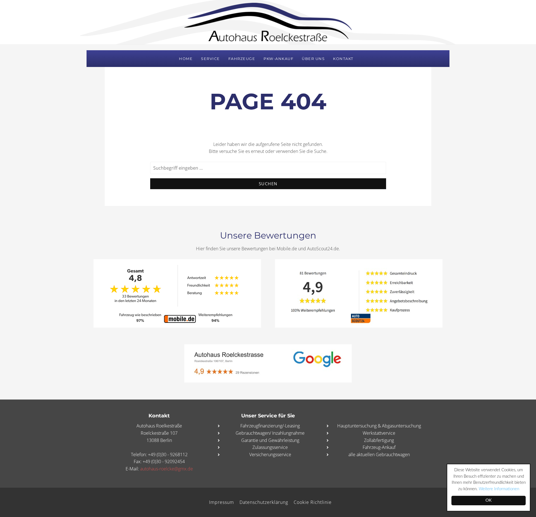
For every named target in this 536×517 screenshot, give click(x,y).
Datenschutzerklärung (264, 502)
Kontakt (343, 58)
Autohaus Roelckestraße (268, 22)
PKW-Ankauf (278, 58)
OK (488, 500)
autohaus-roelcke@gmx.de (166, 469)
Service (210, 58)
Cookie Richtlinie (313, 502)
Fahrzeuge (241, 58)
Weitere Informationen (499, 489)
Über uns (313, 58)
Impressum (221, 502)
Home (186, 58)
